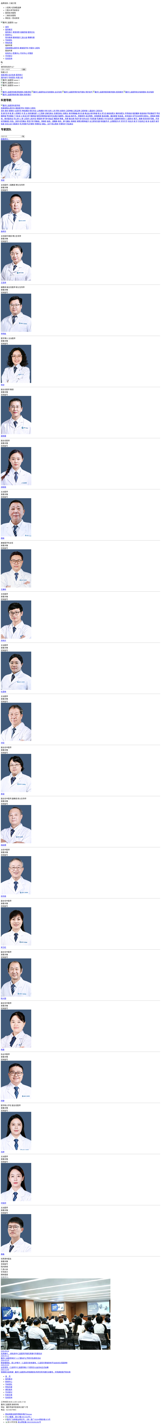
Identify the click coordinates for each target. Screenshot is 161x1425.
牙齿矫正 (141, 121)
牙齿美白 (69, 124)
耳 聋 (3, 113)
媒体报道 (16, 37)
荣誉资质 (16, 32)
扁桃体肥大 (110, 113)
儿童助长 (129, 119)
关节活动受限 (137, 116)
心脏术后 (32, 119)
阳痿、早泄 (154, 119)
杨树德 (3, 845)
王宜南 (3, 283)
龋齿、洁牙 (46, 124)
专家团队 (8, 40)
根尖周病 (54, 124)
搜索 (23, 69)
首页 (7, 27)
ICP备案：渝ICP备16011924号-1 (19, 1417)
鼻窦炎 (65, 113)
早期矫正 (38, 124)
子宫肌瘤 (92, 119)
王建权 (3, 589)
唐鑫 (2, 1254)
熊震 (2, 1050)
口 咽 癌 (24, 116)
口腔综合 (99, 111)
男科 (58, 111)
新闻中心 (8, 35)
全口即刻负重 (94, 121)
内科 (46, 111)
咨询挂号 (4, 190)
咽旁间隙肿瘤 (41, 116)
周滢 (2, 794)
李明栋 (3, 334)
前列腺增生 (5, 121)
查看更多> (5, 1277)
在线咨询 (8, 58)
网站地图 (8, 1414)
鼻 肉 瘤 (81, 113)
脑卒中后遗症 (52, 116)
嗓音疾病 (143, 113)
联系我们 (22, 1414)
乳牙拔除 (30, 124)
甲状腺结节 (151, 113)
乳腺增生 (100, 119)
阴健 (2, 1101)
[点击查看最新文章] (11, 1422)
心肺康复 (40, 111)
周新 (2, 538)
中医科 (31, 48)
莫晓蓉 (3, 436)
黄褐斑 (73, 121)
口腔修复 (84, 111)
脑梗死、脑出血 (64, 116)
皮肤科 (62, 111)
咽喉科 (11, 111)
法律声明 (15, 1414)
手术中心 (23, 53)
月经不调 (77, 119)
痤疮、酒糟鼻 (52, 121)
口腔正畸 (76, 111)
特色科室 (8, 43)
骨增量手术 (104, 121)
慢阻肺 (39, 119)
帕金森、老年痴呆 (125, 116)
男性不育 (30, 121)
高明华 (3, 231)
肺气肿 (45, 119)
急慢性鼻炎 (58, 113)
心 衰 (21, 119)
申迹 (2, 385)
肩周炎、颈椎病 (149, 116)
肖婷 (2, 1152)
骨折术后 (32, 111)
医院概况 (8, 30)
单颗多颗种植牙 (83, 121)
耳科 (2, 111)
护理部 (30, 53)
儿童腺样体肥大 (119, 119)
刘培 (2, 743)
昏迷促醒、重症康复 (109, 116)
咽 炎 (100, 113)
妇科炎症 (85, 119)
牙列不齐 (123, 121)
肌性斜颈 (146, 119)
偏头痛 (71, 119)
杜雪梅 (3, 692)
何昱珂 (3, 1203)
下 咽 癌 (17, 116)
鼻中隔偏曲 (73, 113)
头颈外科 (17, 111)
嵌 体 (147, 121)
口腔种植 (69, 111)
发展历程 (23, 32)
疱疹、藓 (61, 121)
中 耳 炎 (24, 113)
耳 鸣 (7, 113)
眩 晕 (12, 113)
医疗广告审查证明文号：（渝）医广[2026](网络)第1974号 (28, 1419)
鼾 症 (104, 113)
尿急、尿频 (14, 121)
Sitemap (29, 1414)
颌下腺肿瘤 (31, 116)
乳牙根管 (23, 124)
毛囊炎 (68, 121)
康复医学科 (24, 48)
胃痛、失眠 (64, 119)
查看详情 (4, 188)
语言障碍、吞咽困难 (93, 116)
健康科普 (31, 37)
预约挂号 (4, 77)
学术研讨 (8, 56)
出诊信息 (11, 75)
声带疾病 (128, 113)
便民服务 (8, 1390)
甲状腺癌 (10, 116)
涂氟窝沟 (15, 124)
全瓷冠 (152, 121)
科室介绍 (19, 77)
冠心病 (16, 119)
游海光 (3, 641)
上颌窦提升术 (115, 121)
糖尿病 (56, 119)
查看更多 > (5, 139)
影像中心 (16, 53)
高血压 (50, 119)
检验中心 (8, 53)
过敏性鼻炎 (49, 113)
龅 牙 (136, 121)
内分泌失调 (108, 119)
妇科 (50, 111)
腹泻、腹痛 (138, 119)
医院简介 (8, 32)
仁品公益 (23, 37)
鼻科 (6, 111)
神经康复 (25, 111)
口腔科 (37, 48)
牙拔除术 (62, 124)
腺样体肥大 (120, 113)
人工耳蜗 (40, 113)
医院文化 (31, 32)
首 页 (8, 1376)
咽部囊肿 (135, 113)
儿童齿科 (91, 111)
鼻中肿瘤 (93, 113)
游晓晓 (3, 487)
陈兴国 (3, 998)
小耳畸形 (17, 113)
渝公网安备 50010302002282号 (29, 1422)
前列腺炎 (22, 121)
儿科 (54, 111)
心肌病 (26, 119)
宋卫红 (3, 947)
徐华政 (3, 896)
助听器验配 (32, 113)
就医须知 (4, 75)
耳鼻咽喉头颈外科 (12, 48)
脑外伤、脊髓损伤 (78, 116)
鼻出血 (87, 113)
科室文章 (8, 1395)
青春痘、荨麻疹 (40, 121)
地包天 (130, 121)
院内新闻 (8, 37)
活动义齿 (8, 124)
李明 (2, 180)
